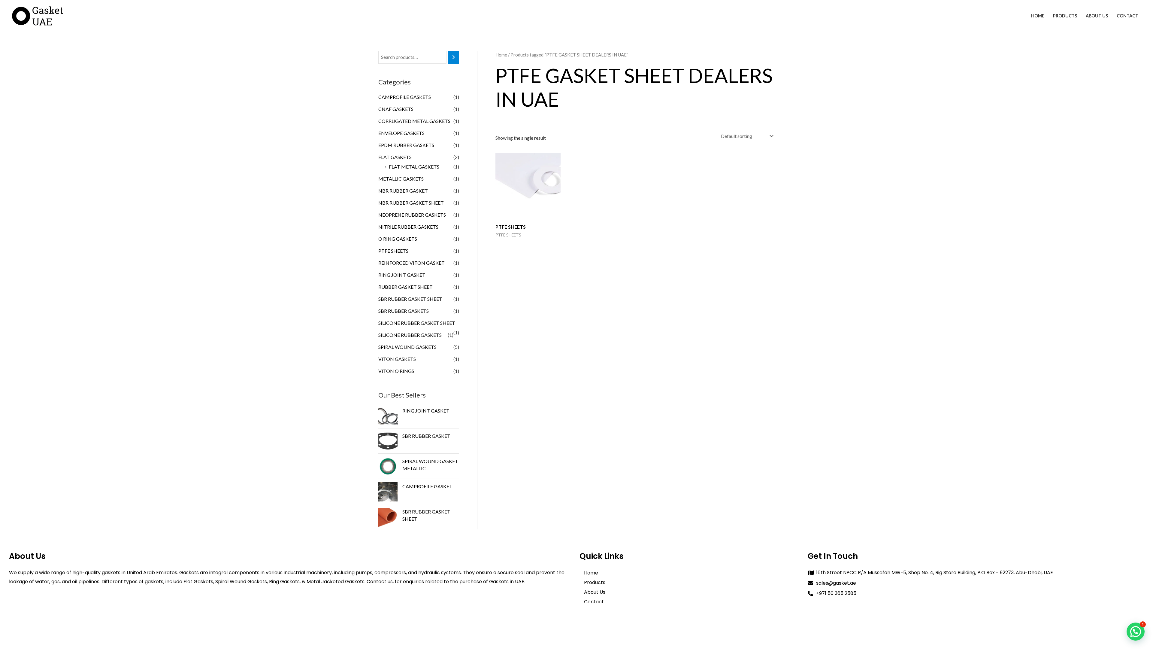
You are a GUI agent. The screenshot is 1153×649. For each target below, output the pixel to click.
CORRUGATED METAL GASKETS (414, 121)
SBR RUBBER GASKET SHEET (410, 299)
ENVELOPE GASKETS (401, 133)
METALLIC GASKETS (401, 178)
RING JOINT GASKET (401, 275)
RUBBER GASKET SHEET (405, 287)
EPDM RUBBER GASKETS (406, 145)
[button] (1136, 632)
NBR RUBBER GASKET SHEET (411, 203)
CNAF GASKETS (395, 109)
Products (1065, 15)
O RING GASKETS (397, 239)
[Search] (453, 57)
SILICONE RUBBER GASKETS (410, 335)
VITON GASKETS (397, 359)
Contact (1127, 15)
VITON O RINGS (396, 371)
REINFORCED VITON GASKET (411, 263)
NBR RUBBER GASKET (403, 190)
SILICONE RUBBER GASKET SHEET (416, 323)
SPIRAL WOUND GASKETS (407, 347)
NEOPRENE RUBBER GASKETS (412, 215)
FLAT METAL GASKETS (414, 166)
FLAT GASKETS (395, 157)
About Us (1097, 15)
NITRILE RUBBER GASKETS (408, 227)
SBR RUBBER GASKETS (403, 311)
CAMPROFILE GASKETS (404, 97)
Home (1037, 15)
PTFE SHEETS (393, 251)
